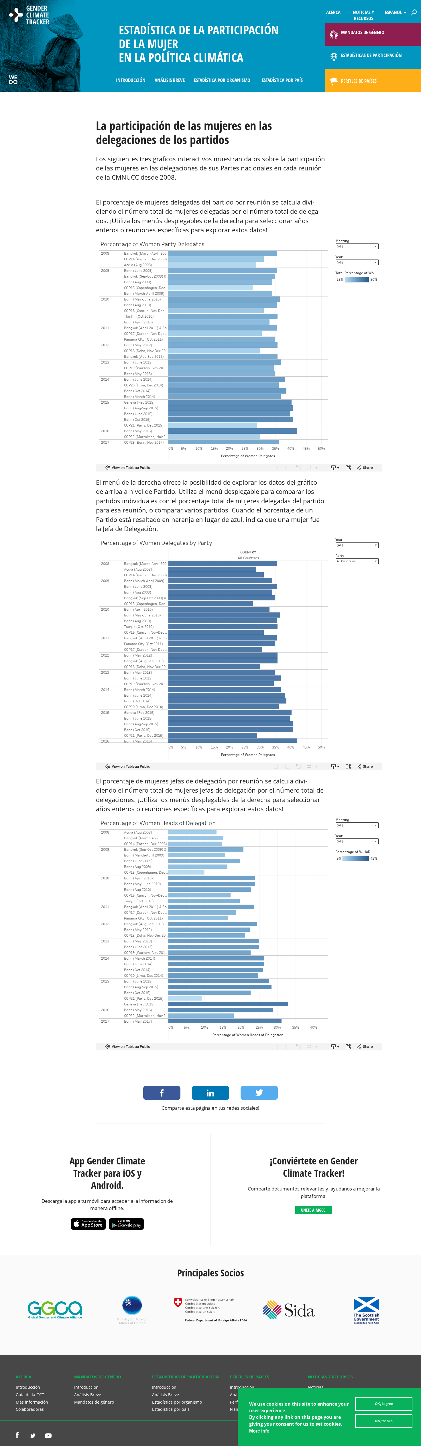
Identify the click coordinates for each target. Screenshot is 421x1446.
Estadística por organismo (222, 80)
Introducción (130, 80)
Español (393, 12)
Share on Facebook (161, 1093)
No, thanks (384, 1421)
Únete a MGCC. (313, 1210)
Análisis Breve (170, 80)
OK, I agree (384, 1404)
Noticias (315, 1387)
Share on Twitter (259, 1093)
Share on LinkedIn (210, 1093)
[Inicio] (29, 16)
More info (259, 1431)
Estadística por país (282, 80)
